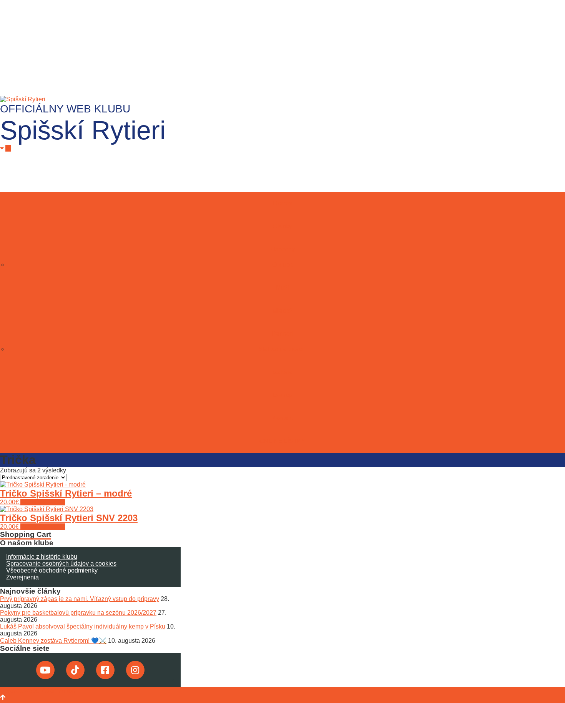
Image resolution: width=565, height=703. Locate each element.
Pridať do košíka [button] (42, 502)
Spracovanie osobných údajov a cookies (61, 563)
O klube (282, 264)
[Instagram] (135, 670)
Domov (282, 203)
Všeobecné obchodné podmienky (52, 570)
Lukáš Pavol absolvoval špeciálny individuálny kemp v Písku (82, 626)
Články (282, 226)
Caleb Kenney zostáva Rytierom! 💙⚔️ (53, 640)
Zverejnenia (22, 577)
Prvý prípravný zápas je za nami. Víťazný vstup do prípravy (79, 599)
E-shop (282, 395)
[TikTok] (75, 670)
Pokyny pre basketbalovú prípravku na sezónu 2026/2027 (78, 612)
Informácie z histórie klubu (41, 556)
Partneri (282, 333)
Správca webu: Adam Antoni (38, 690)
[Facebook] (105, 670)
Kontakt (282, 418)
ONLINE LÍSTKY (282, 441)
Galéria (282, 372)
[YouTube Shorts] (45, 670)
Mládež (282, 310)
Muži (282, 287)
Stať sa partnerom (282, 349)
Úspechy (283, 249)
